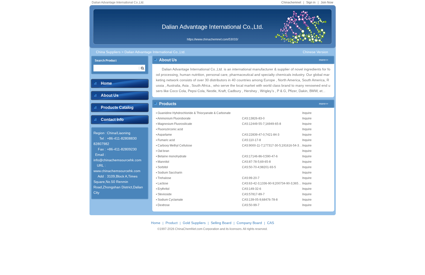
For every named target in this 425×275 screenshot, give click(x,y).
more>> (323, 59)
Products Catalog (117, 107)
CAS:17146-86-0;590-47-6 (260, 156)
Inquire (307, 113)
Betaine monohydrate (172, 156)
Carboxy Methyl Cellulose (175, 145)
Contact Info (112, 119)
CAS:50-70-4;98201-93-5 (259, 167)
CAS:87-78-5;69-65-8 (256, 161)
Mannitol (163, 161)
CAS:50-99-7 (250, 205)
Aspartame (164, 134)
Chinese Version (315, 52)
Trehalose (164, 178)
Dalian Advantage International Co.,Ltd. (212, 26)
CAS (270, 223)
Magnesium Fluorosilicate (175, 124)
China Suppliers (108, 52)
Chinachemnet (291, 2)
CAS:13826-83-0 (253, 118)
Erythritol (163, 189)
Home (106, 83)
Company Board (249, 223)
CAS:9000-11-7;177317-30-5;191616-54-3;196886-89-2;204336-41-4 (288, 145)
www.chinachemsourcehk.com (116, 171)
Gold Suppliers (194, 223)
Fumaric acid (166, 140)
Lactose (163, 183)
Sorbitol (163, 167)
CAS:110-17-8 (251, 140)
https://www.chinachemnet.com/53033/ (212, 39)
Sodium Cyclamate (170, 199)
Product (172, 223)
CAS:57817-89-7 (253, 194)
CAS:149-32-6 (251, 189)
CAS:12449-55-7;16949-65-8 (261, 124)
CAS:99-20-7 (250, 178)
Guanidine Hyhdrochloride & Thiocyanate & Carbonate (194, 113)
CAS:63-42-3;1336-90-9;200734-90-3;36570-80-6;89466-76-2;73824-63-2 (292, 183)
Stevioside (165, 194)
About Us (110, 95)
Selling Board (221, 223)
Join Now (327, 2)
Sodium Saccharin (170, 172)
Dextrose (164, 205)
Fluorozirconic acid (170, 129)
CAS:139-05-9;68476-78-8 (260, 199)
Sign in (311, 2)
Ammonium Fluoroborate (174, 118)
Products (167, 104)
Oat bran (163, 151)
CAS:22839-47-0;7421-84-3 (260, 134)
